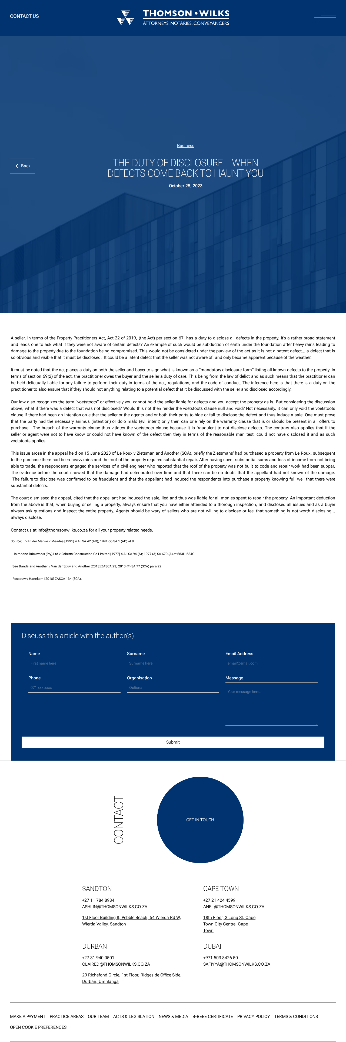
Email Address (239, 653)
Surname (136, 653)
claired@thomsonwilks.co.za (116, 964)
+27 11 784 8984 (98, 900)
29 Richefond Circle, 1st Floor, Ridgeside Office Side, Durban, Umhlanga (132, 978)
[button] (325, 12)
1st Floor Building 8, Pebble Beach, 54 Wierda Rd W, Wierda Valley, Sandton (131, 921)
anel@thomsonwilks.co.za (230, 906)
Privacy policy (253, 1016)
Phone (34, 677)
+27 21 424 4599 (219, 900)
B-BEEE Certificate (212, 1016)
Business (185, 145)
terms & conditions (296, 1016)
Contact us (24, 16)
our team (98, 1016)
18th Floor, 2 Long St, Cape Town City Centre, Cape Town (229, 924)
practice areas (67, 1016)
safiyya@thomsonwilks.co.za (230, 964)
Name (34, 653)
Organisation (139, 677)
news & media (173, 1016)
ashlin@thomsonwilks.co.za (114, 906)
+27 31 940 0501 (98, 958)
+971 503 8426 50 (220, 958)
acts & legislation (133, 1016)
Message (234, 677)
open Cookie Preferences (38, 1027)
